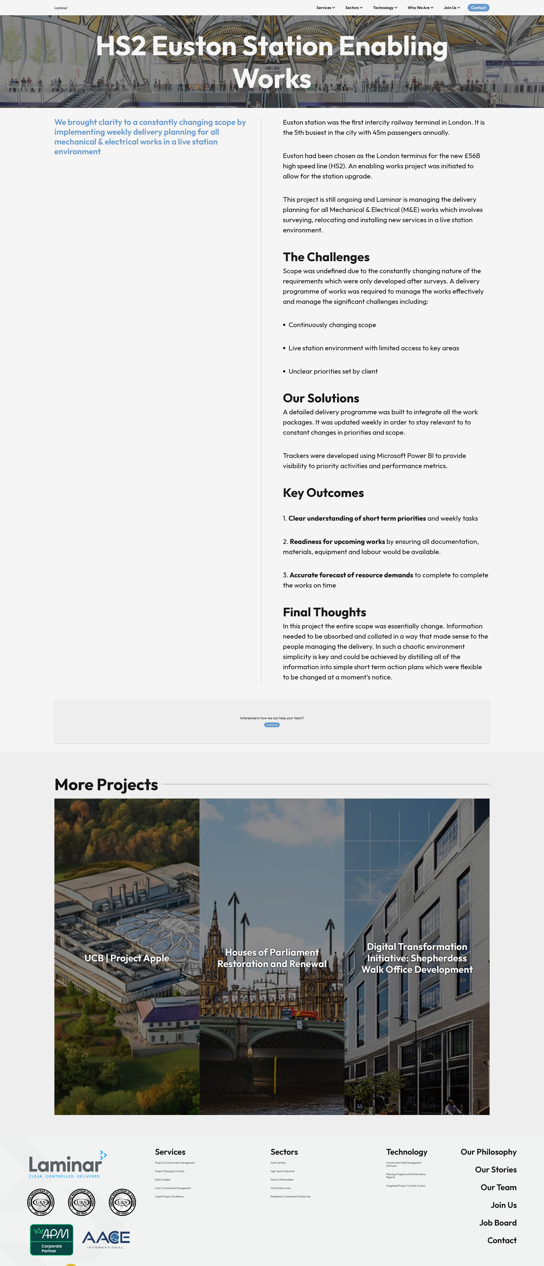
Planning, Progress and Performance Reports (406, 1176)
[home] (61, 6)
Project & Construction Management (175, 1162)
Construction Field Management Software (403, 1164)
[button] (326, 7)
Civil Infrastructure (281, 1188)
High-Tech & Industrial (282, 1171)
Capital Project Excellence (169, 1196)
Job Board (498, 1223)
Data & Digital (162, 1179)
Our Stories (496, 1169)
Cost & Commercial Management (173, 1188)
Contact (478, 7)
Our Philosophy (489, 1152)
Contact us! (272, 725)
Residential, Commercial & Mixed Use (291, 1196)
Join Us (504, 1205)
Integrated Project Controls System (405, 1185)
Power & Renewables (282, 1179)
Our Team (499, 1187)
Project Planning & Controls (169, 1171)
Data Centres (278, 1162)
